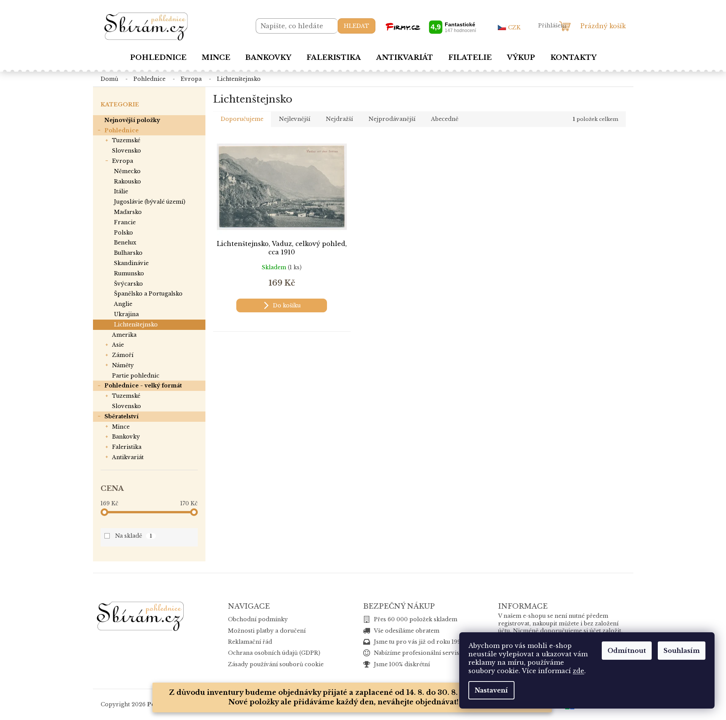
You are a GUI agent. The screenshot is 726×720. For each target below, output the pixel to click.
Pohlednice (121, 130)
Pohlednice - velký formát (143, 385)
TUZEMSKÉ (126, 140)
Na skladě (133, 535)
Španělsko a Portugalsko (148, 293)
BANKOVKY (126, 436)
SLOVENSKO (126, 150)
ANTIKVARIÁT (128, 457)
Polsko (123, 232)
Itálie (121, 191)
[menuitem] (158, 57)
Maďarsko (128, 212)
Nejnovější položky (132, 120)
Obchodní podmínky (258, 619)
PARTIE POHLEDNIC (135, 375)
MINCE (121, 426)
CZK (514, 27)
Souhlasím (681, 650)
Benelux (125, 242)
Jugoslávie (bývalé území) (149, 201)
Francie (125, 222)
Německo (127, 171)
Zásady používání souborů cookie (276, 664)
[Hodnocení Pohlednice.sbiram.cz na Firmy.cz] (430, 26)
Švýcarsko (128, 283)
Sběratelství (121, 416)
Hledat (356, 25)
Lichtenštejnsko (136, 324)
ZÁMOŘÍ (122, 355)
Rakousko (127, 181)
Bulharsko (128, 252)
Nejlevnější (294, 119)
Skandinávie (131, 263)
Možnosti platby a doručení (267, 630)
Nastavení (491, 690)
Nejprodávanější (392, 119)
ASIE (118, 344)
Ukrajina (126, 314)
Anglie (123, 304)
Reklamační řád (250, 641)
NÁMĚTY (123, 365)
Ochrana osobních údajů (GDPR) (274, 652)
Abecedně (444, 119)
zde (578, 671)
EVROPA (122, 161)
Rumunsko (129, 273)
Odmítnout (626, 650)
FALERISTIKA (126, 447)
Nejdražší (339, 119)
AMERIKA (124, 334)
